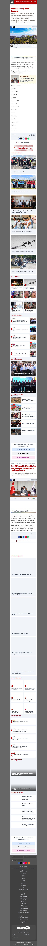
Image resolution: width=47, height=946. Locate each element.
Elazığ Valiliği (23, 899)
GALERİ (27, 856)
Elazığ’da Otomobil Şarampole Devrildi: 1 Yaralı (25, 1)
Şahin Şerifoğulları (24, 922)
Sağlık (23, 880)
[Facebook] (19, 863)
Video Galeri (23, 883)
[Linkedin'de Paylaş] (23, 138)
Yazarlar (23, 875)
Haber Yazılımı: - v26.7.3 (23, 944)
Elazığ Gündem (23, 870)
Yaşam (16, 463)
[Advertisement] (23, 52)
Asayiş (23, 876)
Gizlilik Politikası (15, 937)
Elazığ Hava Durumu (23, 916)
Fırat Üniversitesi (23, 906)
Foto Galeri (23, 885)
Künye (13, 934)
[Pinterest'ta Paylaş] (26, 138)
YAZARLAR (16, 860)
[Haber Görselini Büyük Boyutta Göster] (23, 36)
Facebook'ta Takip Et (24, 449)
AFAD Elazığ (23, 903)
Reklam (13, 936)
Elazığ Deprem (23, 910)
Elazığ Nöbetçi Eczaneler (23, 917)
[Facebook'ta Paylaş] (11, 27)
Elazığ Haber (23, 894)
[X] (21, 863)
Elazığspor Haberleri (23, 905)
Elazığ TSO (23, 901)
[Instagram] (24, 863)
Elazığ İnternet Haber (23, 908)
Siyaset (23, 882)
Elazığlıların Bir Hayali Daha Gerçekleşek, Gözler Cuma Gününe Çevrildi (27, 463)
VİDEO (15, 856)
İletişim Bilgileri (26, 934)
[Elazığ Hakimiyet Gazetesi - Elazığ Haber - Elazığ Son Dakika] (23, 928)
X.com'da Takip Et (24, 453)
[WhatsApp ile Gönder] (28, 138)
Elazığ (23, 893)
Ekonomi (23, 878)
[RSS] (29, 863)
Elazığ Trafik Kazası (23, 919)
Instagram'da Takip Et (24, 457)
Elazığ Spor (23, 873)
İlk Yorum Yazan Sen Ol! (24, 142)
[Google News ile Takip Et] (34, 46)
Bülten (15, 498)
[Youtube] (26, 863)
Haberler (12, 463)
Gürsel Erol (23, 921)
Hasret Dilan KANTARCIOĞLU (17, 46)
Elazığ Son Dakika (23, 896)
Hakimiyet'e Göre (23, 871)
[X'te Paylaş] (14, 27)
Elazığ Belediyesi (23, 898)
